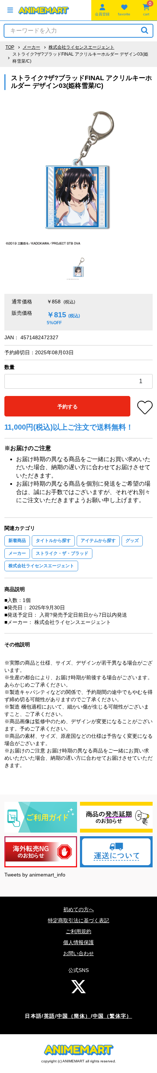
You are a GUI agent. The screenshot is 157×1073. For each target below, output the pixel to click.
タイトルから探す (53, 540)
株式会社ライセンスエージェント (81, 47)
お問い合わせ (78, 953)
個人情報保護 (78, 942)
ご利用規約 (78, 931)
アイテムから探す (98, 540)
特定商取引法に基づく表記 (78, 920)
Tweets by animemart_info (34, 875)
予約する (67, 407)
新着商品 (17, 540)
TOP (9, 47)
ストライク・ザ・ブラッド (62, 553)
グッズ (132, 540)
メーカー (31, 47)
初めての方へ (78, 909)
